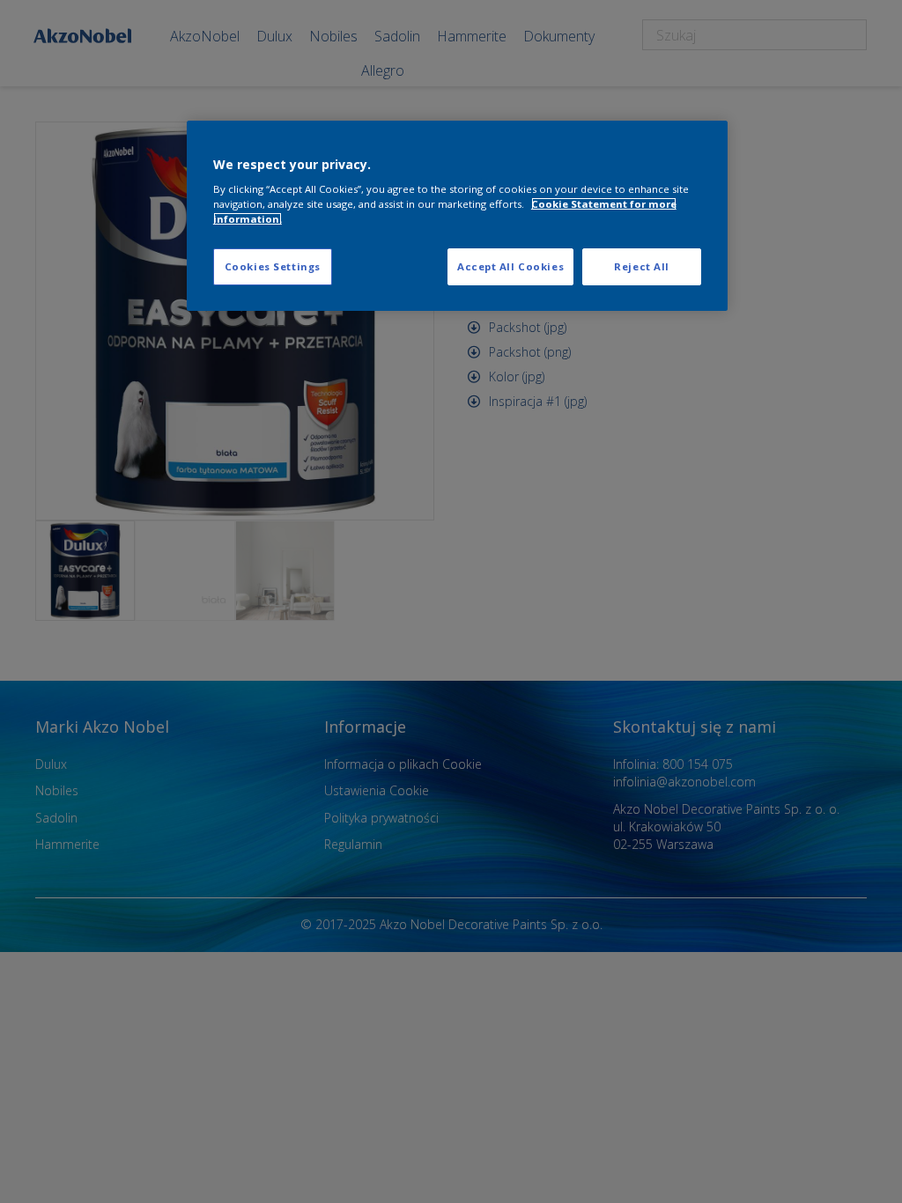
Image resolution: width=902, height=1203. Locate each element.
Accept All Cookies (510, 266)
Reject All (641, 266)
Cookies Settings (273, 266)
